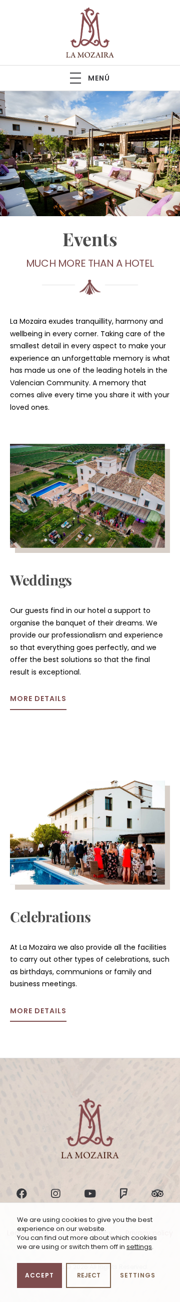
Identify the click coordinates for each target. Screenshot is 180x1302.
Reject (88, 1275)
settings (139, 1246)
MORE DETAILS (38, 699)
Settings (138, 1275)
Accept (39, 1275)
